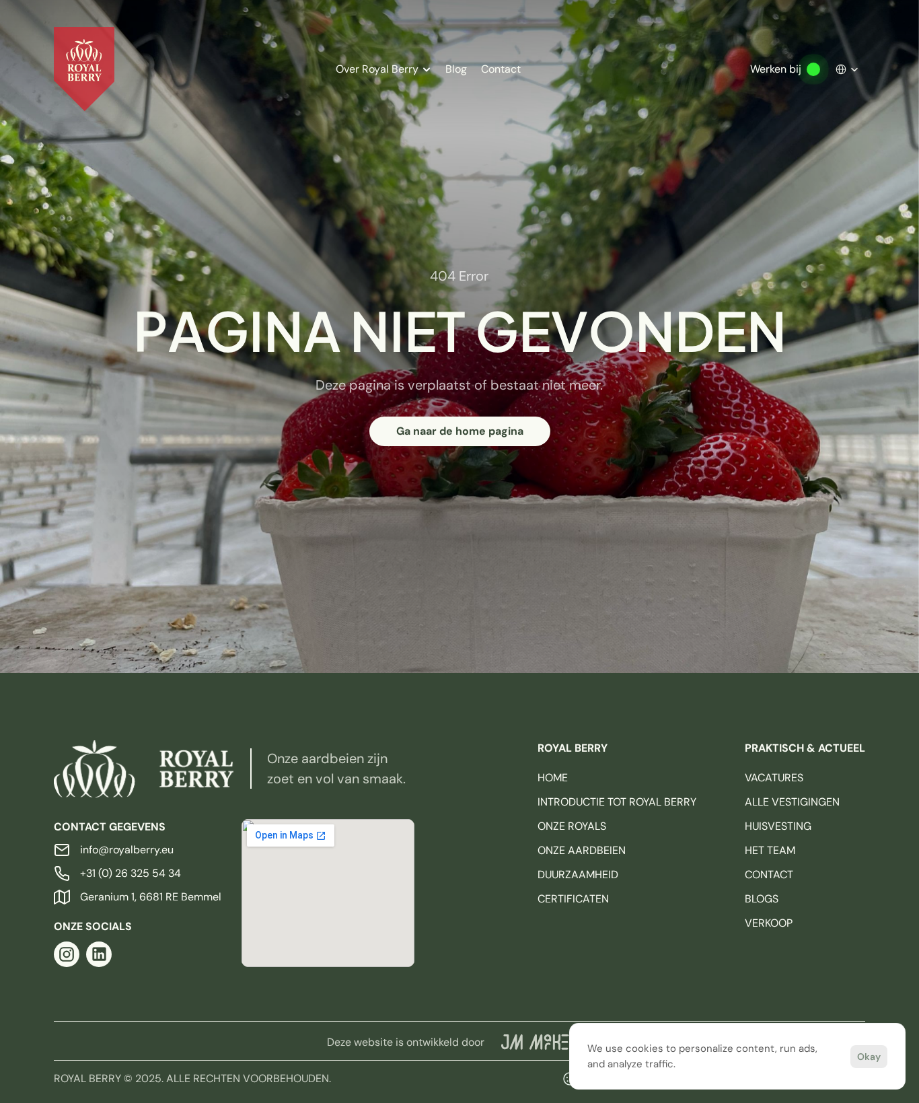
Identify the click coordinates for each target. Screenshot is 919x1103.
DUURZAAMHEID (578, 874)
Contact (501, 69)
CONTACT (769, 874)
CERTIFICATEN (573, 899)
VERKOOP (769, 923)
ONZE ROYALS (572, 826)
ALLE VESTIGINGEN (792, 802)
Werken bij (775, 69)
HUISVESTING (778, 826)
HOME (553, 778)
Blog (456, 69)
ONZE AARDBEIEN (582, 850)
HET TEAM (770, 850)
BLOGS (761, 899)
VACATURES (774, 778)
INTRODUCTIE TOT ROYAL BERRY (617, 802)
